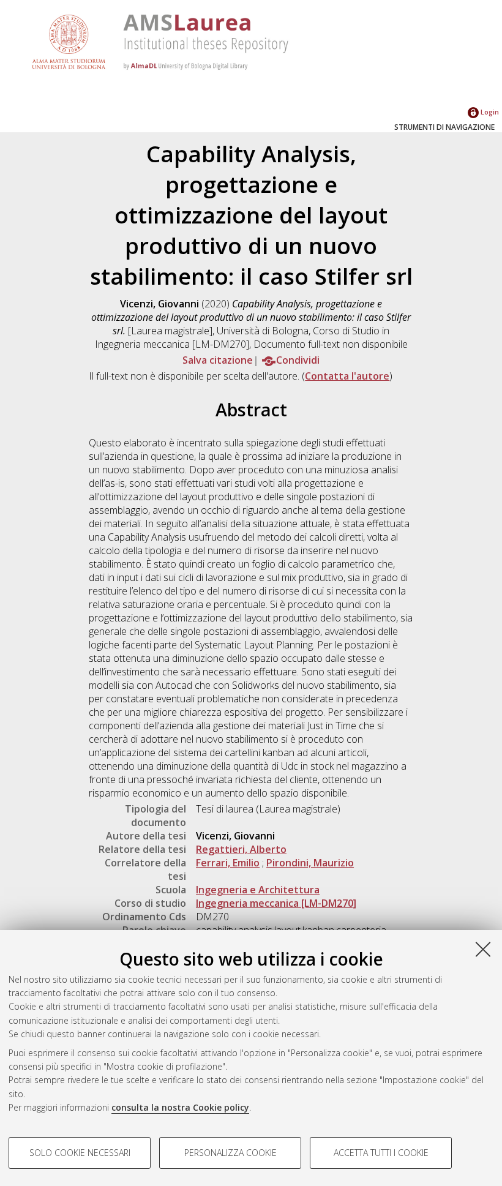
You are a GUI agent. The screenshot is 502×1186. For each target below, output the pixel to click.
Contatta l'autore (347, 376)
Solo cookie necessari (79, 1152)
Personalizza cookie (230, 1152)
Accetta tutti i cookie (381, 1152)
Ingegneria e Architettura (258, 889)
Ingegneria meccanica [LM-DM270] (276, 903)
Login (489, 111)
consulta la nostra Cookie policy (180, 1107)
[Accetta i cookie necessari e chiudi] (483, 949)
